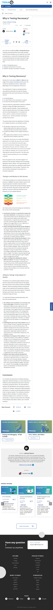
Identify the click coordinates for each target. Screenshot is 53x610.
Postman (38, 562)
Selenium (38, 558)
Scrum (37, 569)
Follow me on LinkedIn (25, 465)
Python (15, 586)
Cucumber (37, 565)
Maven (37, 584)
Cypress (15, 582)
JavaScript (15, 588)
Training (15, 560)
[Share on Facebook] (14, 42)
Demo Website (15, 563)
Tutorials (15, 558)
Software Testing (12, 9)
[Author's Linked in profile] (15, 31)
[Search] (47, 2)
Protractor (15, 584)
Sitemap (15, 567)
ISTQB (21, 9)
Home (2, 9)
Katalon (15, 580)
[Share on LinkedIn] (19, 42)
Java (38, 587)
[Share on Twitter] (16, 42)
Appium (37, 580)
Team (15, 565)
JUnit (38, 582)
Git (37, 571)
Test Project (15, 577)
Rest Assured (38, 560)
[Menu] (50, 2)
